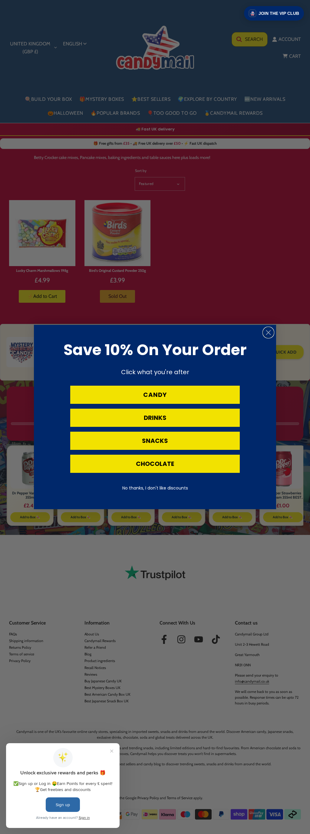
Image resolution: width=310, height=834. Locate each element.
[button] (274, 13)
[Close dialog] (268, 332)
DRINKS (155, 418)
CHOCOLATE (155, 464)
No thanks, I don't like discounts (155, 488)
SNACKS (155, 441)
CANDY (155, 395)
